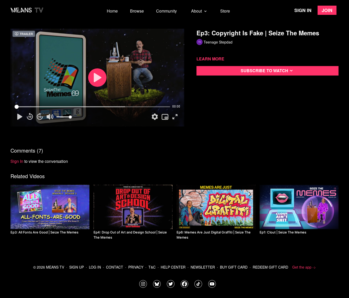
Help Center (173, 267)
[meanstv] (184, 284)
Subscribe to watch (264, 70)
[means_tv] (143, 284)
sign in (16, 161)
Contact (114, 267)
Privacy (135, 267)
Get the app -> (304, 267)
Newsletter (203, 267)
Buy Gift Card (234, 267)
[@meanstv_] (198, 284)
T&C (152, 267)
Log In (95, 267)
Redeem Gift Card (270, 267)
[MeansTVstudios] (157, 284)
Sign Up (76, 267)
